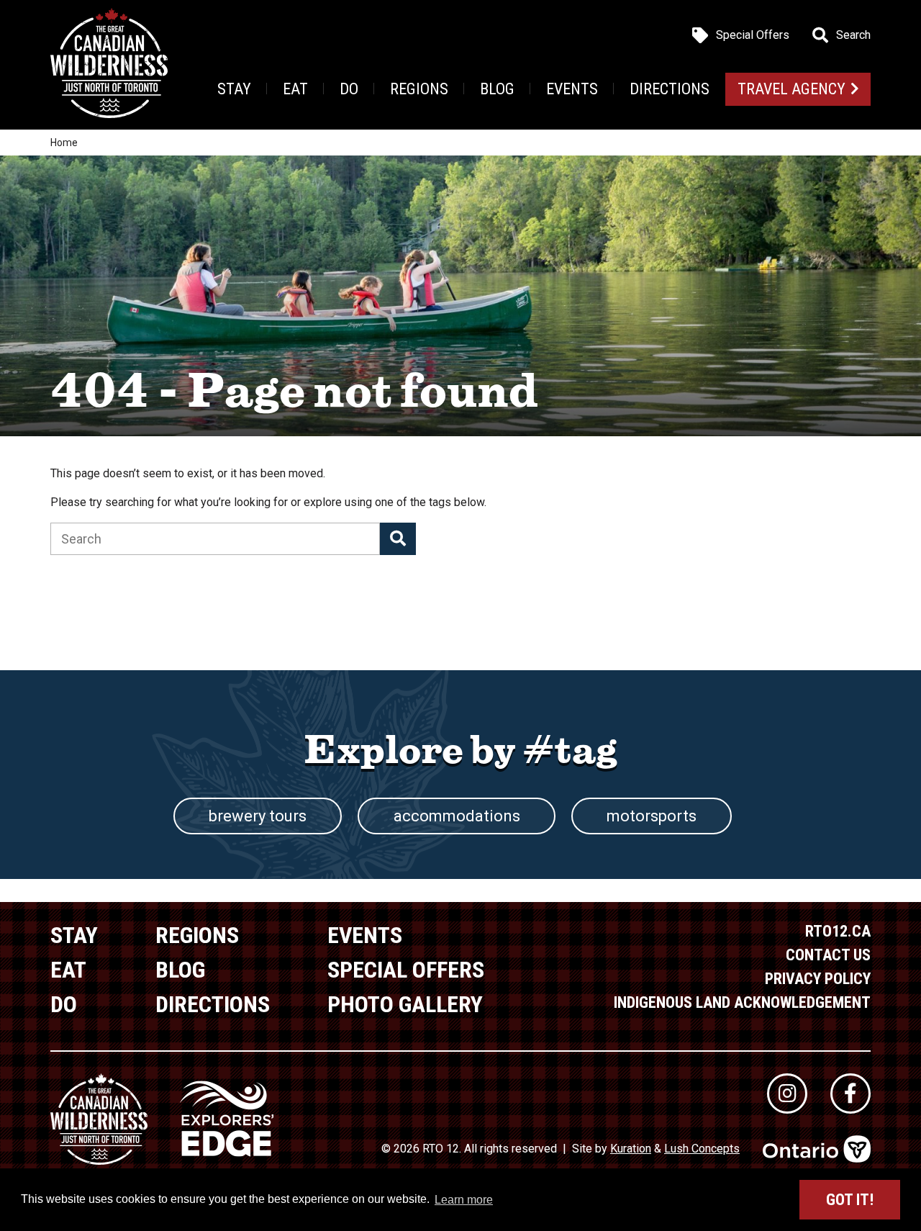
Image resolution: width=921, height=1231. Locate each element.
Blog (497, 89)
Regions (419, 89)
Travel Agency (791, 89)
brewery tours (258, 816)
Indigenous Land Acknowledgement (742, 1002)
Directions (669, 89)
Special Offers (752, 35)
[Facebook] (850, 1093)
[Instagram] (787, 1093)
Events (572, 89)
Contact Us (828, 955)
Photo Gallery (405, 1004)
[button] (398, 539)
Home (64, 142)
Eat (295, 89)
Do (349, 89)
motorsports (652, 816)
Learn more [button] (464, 1200)
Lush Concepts (702, 1148)
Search (853, 35)
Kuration (630, 1148)
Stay (234, 89)
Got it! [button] (850, 1200)
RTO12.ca (838, 931)
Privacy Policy (818, 979)
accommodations (457, 816)
